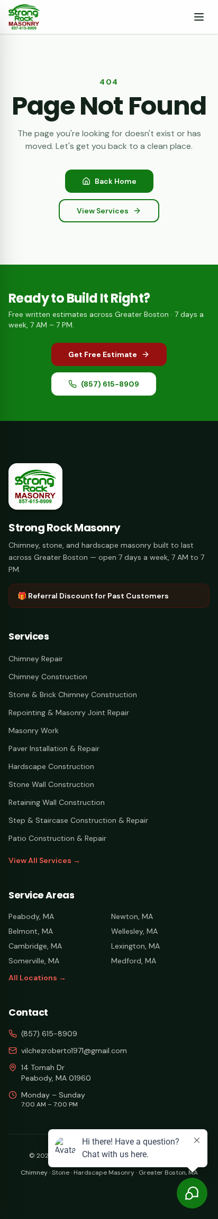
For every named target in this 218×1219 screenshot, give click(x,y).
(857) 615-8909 (110, 384)
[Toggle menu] (199, 16)
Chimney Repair (35, 658)
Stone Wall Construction (51, 784)
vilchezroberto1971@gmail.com (74, 1050)
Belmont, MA (30, 931)
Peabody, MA (31, 916)
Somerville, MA (33, 960)
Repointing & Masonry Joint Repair (68, 712)
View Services (103, 210)
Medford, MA (133, 960)
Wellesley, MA (134, 931)
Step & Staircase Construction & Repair (78, 820)
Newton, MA (132, 916)
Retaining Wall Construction (56, 802)
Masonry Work (33, 730)
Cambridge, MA (35, 946)
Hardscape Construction (51, 766)
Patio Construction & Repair (57, 838)
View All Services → (44, 860)
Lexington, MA (135, 946)
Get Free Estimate (102, 354)
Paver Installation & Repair (53, 748)
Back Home (116, 181)
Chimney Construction (47, 676)
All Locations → (37, 977)
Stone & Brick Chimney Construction (72, 694)
